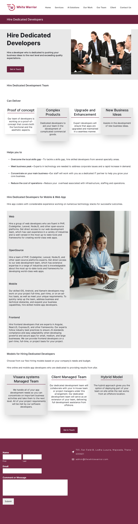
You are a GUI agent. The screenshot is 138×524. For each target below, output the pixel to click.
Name (7, 452)
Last (24, 461)
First (4, 461)
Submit (8, 501)
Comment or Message (14, 477)
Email (6, 466)
